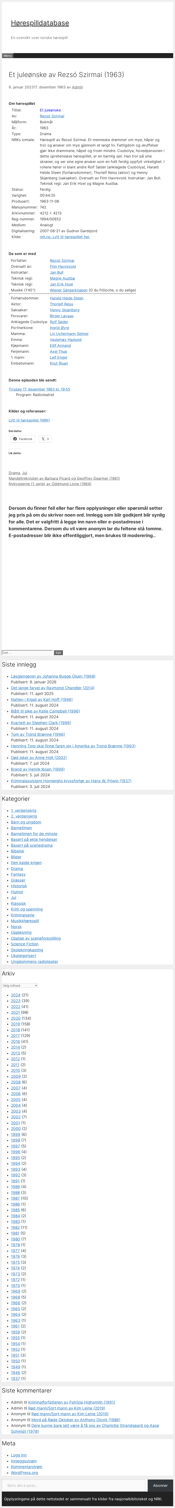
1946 (15, 1372)
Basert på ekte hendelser (34, 839)
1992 (15, 1175)
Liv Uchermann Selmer (69, 333)
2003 (16, 1111)
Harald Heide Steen (66, 298)
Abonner (160, 1485)
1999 (15, 1134)
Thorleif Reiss (61, 304)
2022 (15, 1006)
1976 (15, 1256)
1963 (15, 1320)
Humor (17, 892)
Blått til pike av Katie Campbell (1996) (45, 711)
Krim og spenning (27, 909)
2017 (15, 1035)
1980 (15, 1239)
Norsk (16, 926)
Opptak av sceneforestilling (36, 938)
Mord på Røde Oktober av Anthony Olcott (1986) (75, 1420)
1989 (15, 1186)
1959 (15, 1332)
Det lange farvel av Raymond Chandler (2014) (53, 688)
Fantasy (18, 874)
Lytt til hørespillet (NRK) (29, 420)
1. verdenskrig (23, 810)
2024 (16, 995)
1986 (15, 1204)
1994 (15, 1163)
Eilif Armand (60, 345)
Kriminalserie (22, 915)
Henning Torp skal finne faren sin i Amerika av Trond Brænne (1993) (73, 746)
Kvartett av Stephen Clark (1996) (41, 723)
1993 (15, 1169)
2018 (15, 1030)
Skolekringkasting (27, 950)
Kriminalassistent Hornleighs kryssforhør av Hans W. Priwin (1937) (71, 781)
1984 (15, 1216)
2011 (15, 1065)
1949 (15, 1367)
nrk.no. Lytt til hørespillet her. (65, 236)
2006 (16, 1093)
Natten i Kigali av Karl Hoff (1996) (42, 699)
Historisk (19, 886)
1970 (15, 1285)
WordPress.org (24, 1472)
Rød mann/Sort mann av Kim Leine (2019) (66, 1408)
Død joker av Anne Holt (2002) (39, 757)
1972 (15, 1279)
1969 (15, 1291)
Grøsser (18, 880)
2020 (16, 1018)
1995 (15, 1157)
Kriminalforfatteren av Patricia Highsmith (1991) (71, 1402)
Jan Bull (56, 272)
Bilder (16, 857)
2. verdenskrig (24, 816)
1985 (15, 1210)
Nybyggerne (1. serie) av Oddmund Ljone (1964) (50, 483)
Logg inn (19, 1455)
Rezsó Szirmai (52, 116)
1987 (15, 1198)
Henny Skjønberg (65, 310)
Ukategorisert (23, 955)
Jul (24, 473)
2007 (16, 1088)
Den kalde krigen (26, 862)
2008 (16, 1082)
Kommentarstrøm (26, 1466)
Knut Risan (59, 363)
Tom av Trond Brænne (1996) (38, 734)
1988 (15, 1192)
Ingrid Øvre (59, 327)
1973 (15, 1274)
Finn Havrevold (63, 266)
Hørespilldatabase (40, 23)
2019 (15, 1024)
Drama (14, 473)
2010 (15, 1070)
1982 (15, 1227)
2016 (15, 1041)
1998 (15, 1140)
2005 (16, 1099)
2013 (15, 1053)
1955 (15, 1338)
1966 (15, 1303)
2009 (16, 1076)
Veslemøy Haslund (66, 339)
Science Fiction (25, 944)
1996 (15, 1152)
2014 (15, 1047)
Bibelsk (17, 851)
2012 (15, 1059)
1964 (15, 1314)
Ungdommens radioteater (34, 961)
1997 (15, 1146)
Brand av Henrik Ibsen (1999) (38, 769)
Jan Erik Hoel (61, 284)
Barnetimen (21, 828)
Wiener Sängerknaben (69, 290)
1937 (15, 1378)
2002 (16, 1117)
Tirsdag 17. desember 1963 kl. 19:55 (39, 389)
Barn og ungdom (26, 822)
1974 (15, 1268)
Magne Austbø (62, 278)
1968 (15, 1297)
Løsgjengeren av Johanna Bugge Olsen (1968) (53, 676)
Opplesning (21, 932)
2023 (16, 1000)
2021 (15, 1012)
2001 (15, 1123)
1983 (15, 1221)
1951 (15, 1355)
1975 (15, 1262)
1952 (15, 1349)
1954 (15, 1343)
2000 (16, 1128)
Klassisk (18, 903)
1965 (15, 1309)
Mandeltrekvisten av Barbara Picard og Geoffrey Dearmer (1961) (64, 478)
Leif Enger (58, 357)
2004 (16, 1105)
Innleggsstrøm (24, 1461)
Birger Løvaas (62, 316)
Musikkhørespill (25, 921)
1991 (15, 1181)
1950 (15, 1361)
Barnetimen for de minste (34, 833)
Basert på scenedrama (32, 845)
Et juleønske (50, 110)
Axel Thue (58, 351)
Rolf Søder (59, 321)
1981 (15, 1233)
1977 (15, 1250)
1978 (15, 1245)
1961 (15, 1326)
